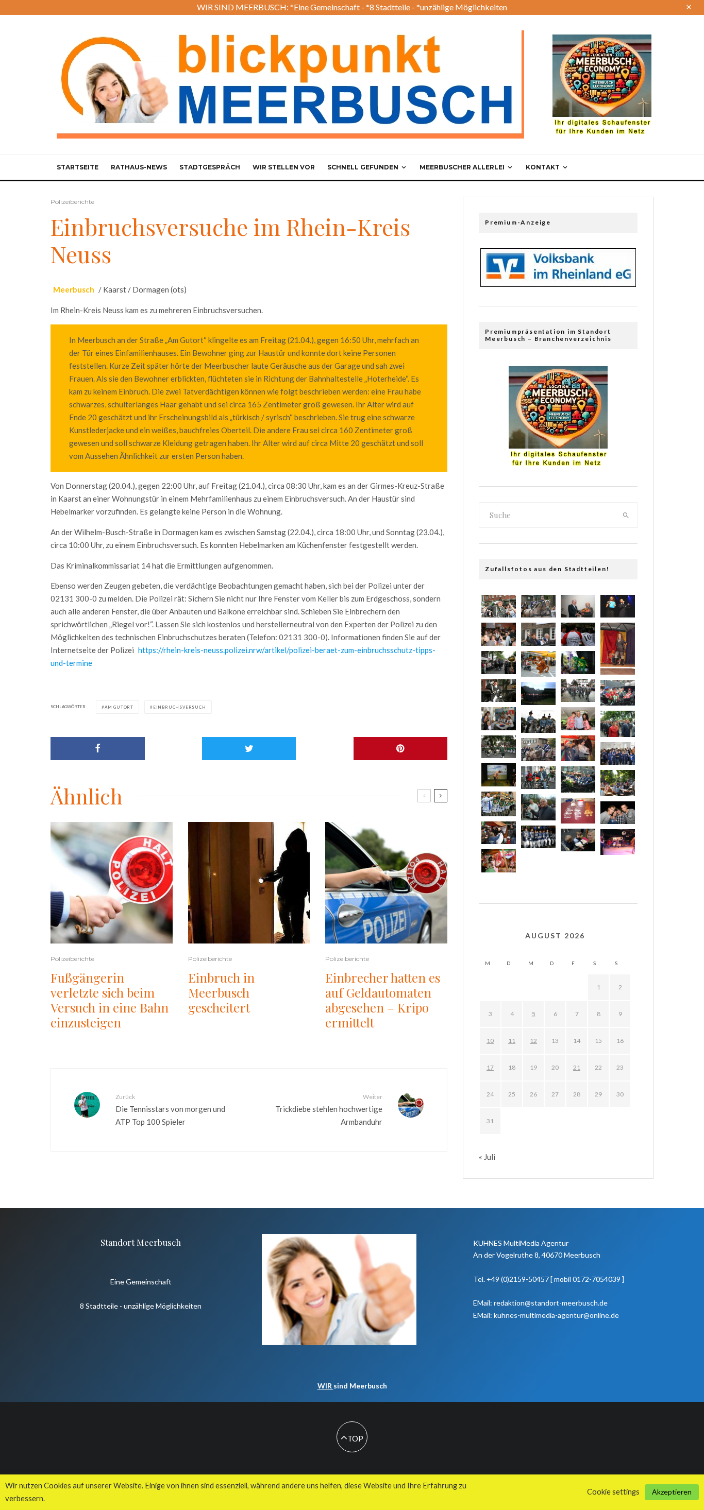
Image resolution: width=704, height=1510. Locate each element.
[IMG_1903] (538, 721)
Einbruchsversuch (179, 707)
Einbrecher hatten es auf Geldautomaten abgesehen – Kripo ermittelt (382, 999)
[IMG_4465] (538, 777)
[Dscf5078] (578, 779)
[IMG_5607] (498, 747)
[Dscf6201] (538, 664)
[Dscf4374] (617, 649)
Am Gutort (119, 707)
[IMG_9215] (538, 634)
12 (533, 1040)
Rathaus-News (139, 167)
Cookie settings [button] (613, 1491)
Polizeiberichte (72, 201)
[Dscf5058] (617, 693)
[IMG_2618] (578, 840)
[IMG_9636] (498, 804)
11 (511, 1040)
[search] (626, 515)
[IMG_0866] (498, 662)
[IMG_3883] (617, 606)
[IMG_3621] (578, 634)
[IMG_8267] (578, 662)
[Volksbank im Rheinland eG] (558, 283)
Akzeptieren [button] (672, 1491)
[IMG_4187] (578, 606)
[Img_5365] (578, 690)
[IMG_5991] (498, 634)
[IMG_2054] (617, 813)
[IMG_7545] (498, 718)
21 (576, 1067)
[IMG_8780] (538, 749)
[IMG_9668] (498, 606)
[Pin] (401, 748)
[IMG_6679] (578, 718)
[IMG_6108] (498, 860)
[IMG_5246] (538, 837)
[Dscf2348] (578, 748)
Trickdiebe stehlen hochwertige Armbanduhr (328, 1109)
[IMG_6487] (498, 690)
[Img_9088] (498, 833)
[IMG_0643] (617, 753)
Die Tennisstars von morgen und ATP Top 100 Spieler (170, 1109)
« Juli (487, 1156)
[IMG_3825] (498, 774)
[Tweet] (249, 748)
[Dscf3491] (578, 810)
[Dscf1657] (538, 807)
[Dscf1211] (617, 783)
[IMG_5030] (538, 606)
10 (490, 1040)
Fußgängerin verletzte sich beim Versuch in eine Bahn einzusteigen (110, 999)
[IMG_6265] (538, 693)
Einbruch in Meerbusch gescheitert (221, 992)
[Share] (98, 748)
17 (490, 1067)
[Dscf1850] (617, 842)
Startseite (77, 167)
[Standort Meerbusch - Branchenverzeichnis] (601, 39)
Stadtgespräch (209, 167)
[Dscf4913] (617, 723)
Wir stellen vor (284, 167)
